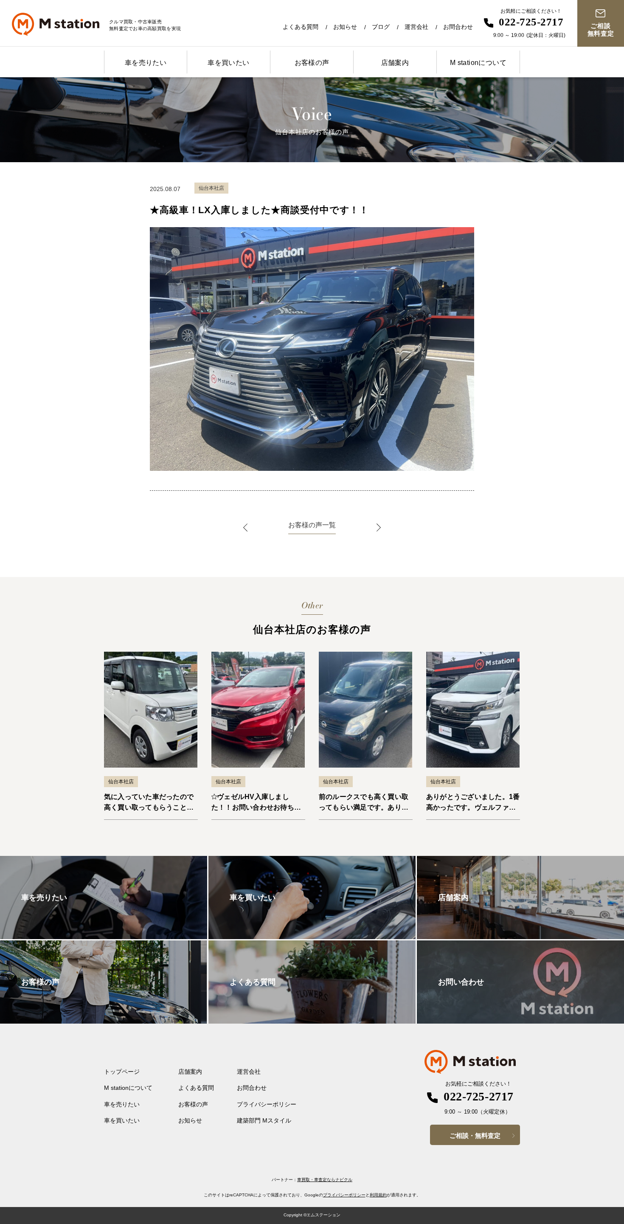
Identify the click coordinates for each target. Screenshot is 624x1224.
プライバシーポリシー (266, 1104)
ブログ (381, 26)
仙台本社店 (121, 782)
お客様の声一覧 (312, 525)
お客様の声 (312, 62)
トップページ (122, 1071)
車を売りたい (145, 62)
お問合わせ (458, 26)
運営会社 (416, 26)
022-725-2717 (531, 22)
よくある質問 (300, 26)
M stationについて (478, 62)
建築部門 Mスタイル (264, 1120)
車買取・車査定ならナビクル (324, 1179)
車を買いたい (228, 62)
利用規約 (378, 1195)
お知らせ (345, 26)
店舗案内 (395, 62)
